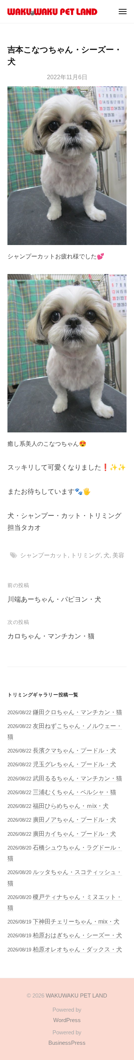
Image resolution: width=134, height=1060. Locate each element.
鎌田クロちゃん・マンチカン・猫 (77, 712)
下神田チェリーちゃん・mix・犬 (76, 921)
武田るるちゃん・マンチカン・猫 (77, 778)
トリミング (85, 555)
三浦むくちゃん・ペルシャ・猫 (74, 792)
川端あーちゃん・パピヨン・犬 (54, 599)
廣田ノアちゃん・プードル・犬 (74, 819)
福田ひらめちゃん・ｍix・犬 (71, 805)
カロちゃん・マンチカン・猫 (51, 636)
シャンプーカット (44, 555)
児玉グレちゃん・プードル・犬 (74, 764)
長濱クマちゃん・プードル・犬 (74, 750)
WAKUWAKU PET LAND (76, 995)
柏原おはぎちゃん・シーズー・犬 (77, 935)
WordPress (67, 1020)
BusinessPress (67, 1043)
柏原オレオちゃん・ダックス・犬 (77, 949)
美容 (118, 555)
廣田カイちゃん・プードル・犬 (74, 833)
